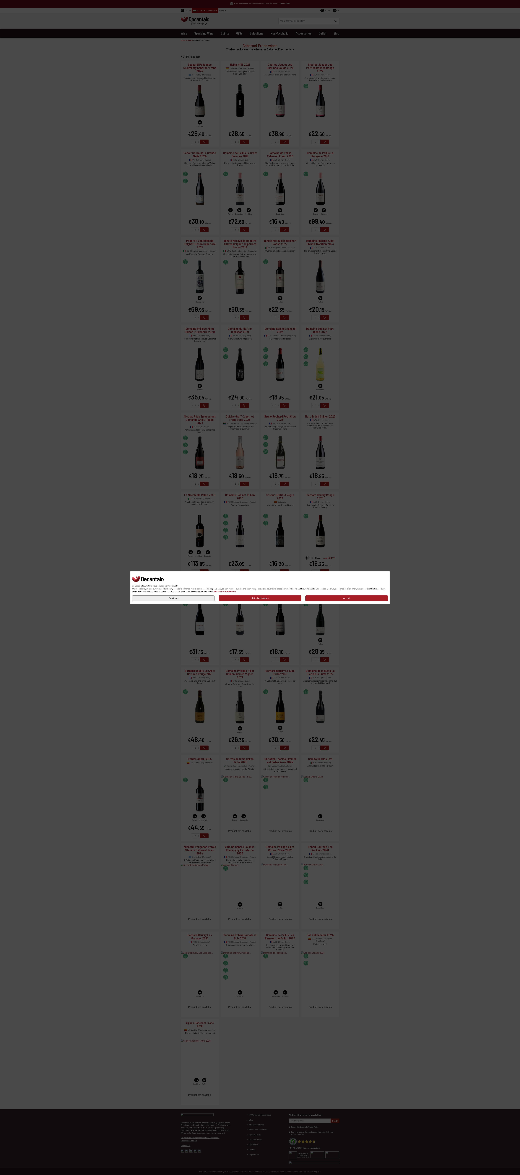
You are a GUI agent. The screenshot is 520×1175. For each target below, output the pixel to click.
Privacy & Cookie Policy (225, 591)
